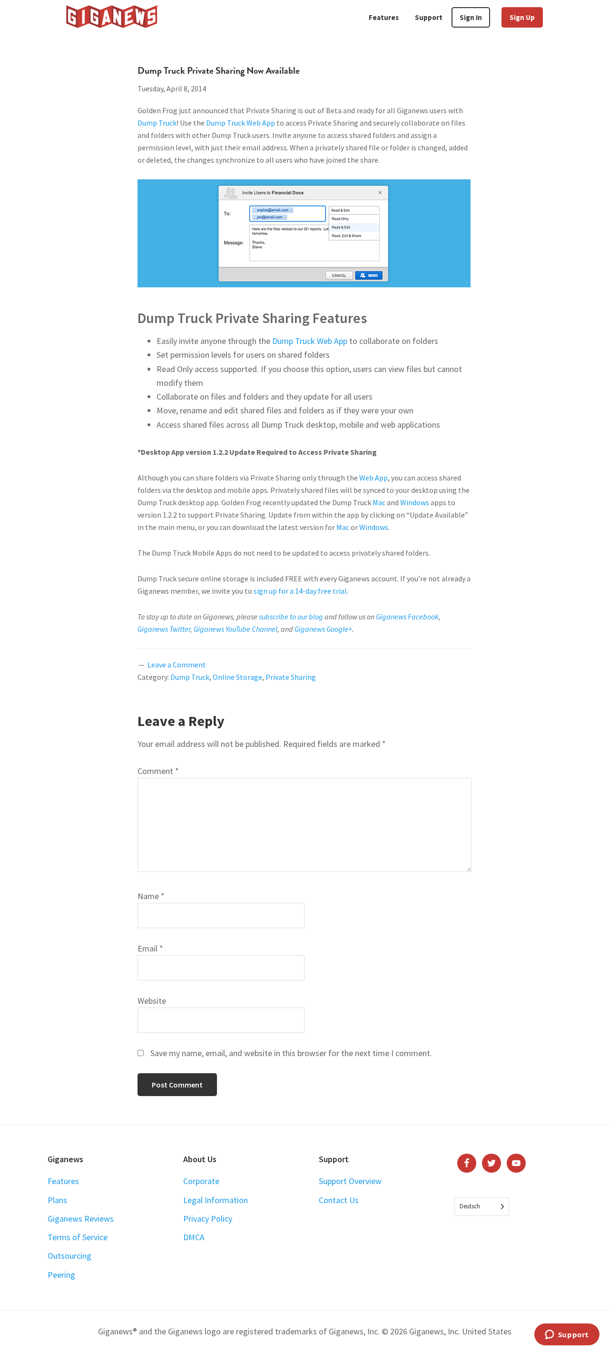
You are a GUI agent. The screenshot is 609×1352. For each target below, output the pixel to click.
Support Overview (350, 1181)
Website (152, 1000)
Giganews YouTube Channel (235, 629)
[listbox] (481, 1206)
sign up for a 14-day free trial (300, 591)
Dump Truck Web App (240, 122)
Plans (57, 1200)
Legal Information (215, 1200)
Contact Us (339, 1200)
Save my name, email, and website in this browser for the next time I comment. (291, 1053)
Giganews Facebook (407, 616)
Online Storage (237, 677)
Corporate (201, 1181)
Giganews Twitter (164, 629)
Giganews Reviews (81, 1218)
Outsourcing (69, 1255)
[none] (481, 1206)
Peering (61, 1274)
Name (151, 896)
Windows (414, 502)
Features (63, 1181)
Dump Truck (157, 122)
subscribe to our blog (291, 616)
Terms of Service (78, 1237)
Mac (379, 502)
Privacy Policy (207, 1218)
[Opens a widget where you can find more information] (566, 1335)
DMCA (194, 1237)
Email (150, 948)
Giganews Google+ (323, 629)
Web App (373, 477)
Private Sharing (290, 677)
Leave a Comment (176, 664)
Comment (158, 770)
